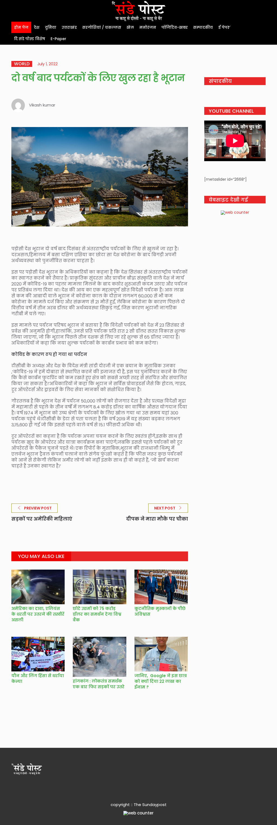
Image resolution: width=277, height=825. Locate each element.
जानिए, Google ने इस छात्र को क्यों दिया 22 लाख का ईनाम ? (160, 681)
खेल (130, 27)
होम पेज (21, 27)
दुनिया (50, 27)
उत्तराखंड (69, 27)
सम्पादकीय (203, 27)
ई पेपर (223, 27)
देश (36, 27)
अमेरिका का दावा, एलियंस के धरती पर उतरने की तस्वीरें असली (37, 614)
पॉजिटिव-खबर (174, 27)
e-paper (58, 38)
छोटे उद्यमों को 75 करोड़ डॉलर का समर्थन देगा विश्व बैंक (97, 614)
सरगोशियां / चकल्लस (101, 27)
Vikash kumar (42, 105)
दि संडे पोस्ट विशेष (29, 38)
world (21, 64)
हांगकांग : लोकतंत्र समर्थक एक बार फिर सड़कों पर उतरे (98, 684)
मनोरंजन (147, 27)
